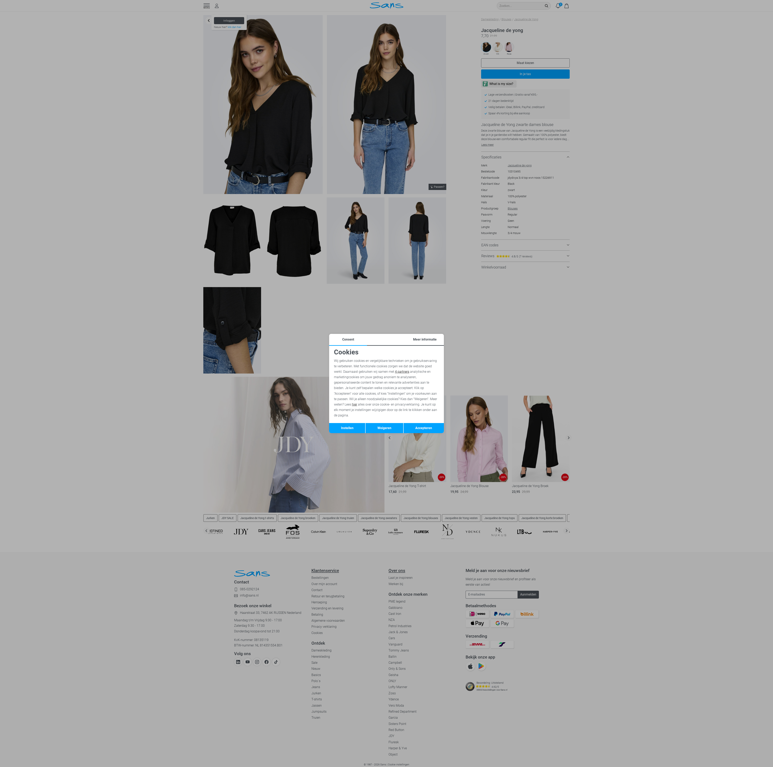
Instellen (347, 428)
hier (354, 404)
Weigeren (384, 428)
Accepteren (423, 428)
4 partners (402, 372)
